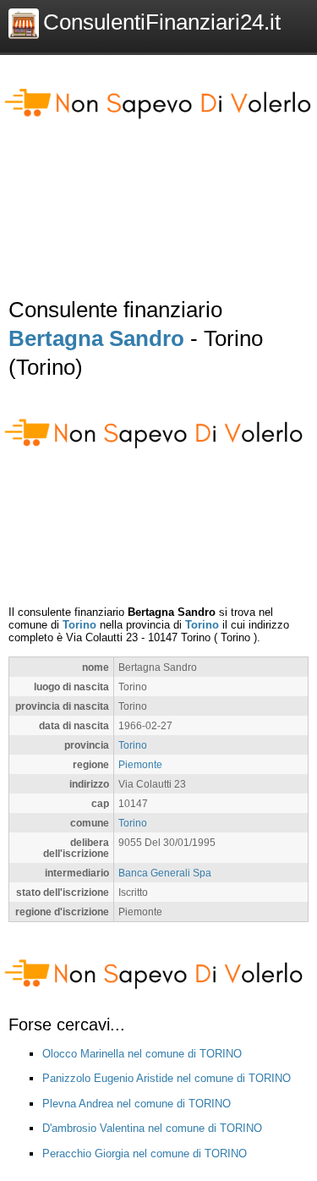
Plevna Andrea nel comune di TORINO (136, 1103)
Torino (79, 624)
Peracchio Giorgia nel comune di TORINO (144, 1153)
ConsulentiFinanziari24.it (162, 22)
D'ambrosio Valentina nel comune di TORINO (152, 1128)
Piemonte (140, 764)
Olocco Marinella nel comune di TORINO (142, 1053)
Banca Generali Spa (164, 872)
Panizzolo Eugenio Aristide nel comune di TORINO (166, 1078)
